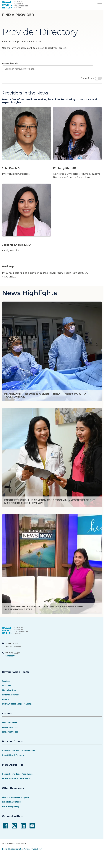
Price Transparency (10, 798)
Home (4, 840)
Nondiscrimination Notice (19, 840)
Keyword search (10, 63)
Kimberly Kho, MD (63, 167)
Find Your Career (9, 714)
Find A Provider (9, 682)
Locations (6, 677)
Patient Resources (10, 686)
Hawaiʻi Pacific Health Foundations (17, 765)
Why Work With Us (10, 719)
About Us (6, 691)
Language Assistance (11, 793)
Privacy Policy (36, 840)
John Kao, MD (11, 167)
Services (6, 672)
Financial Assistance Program (15, 789)
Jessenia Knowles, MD (16, 242)
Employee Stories (10, 723)
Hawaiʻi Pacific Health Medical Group (18, 742)
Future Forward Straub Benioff (16, 770)
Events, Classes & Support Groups (17, 695)
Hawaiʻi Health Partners (13, 747)
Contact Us (10, 647)
